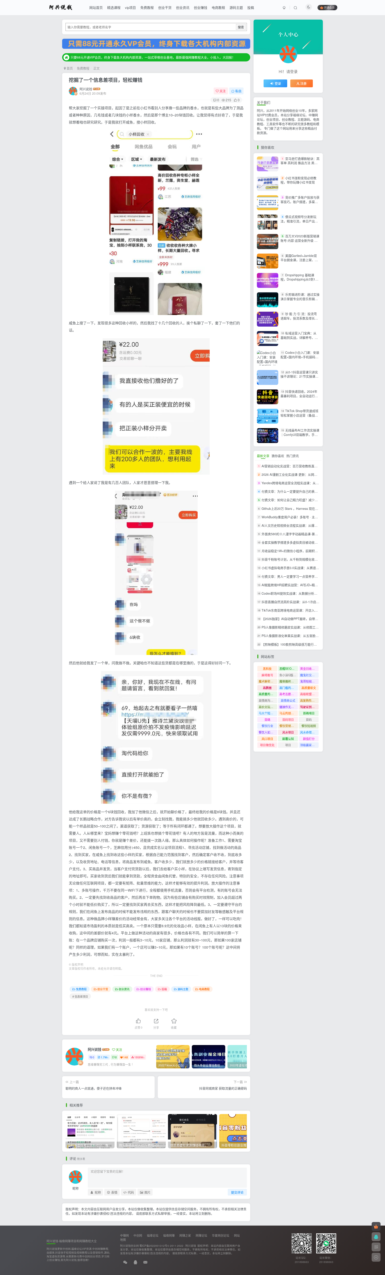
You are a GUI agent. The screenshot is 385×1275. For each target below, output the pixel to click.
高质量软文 (308, 687)
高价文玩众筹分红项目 (268, 707)
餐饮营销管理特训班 (288, 726)
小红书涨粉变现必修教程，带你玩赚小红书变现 (298, 180)
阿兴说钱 (86, 89)
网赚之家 (185, 1235)
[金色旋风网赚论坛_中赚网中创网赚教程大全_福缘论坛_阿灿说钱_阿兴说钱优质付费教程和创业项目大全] (60, 7)
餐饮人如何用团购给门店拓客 (268, 732)
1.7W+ (105, 1057)
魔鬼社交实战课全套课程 (309, 675)
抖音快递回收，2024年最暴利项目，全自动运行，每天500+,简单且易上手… (299, 395)
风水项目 (288, 732)
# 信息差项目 (80, 996)
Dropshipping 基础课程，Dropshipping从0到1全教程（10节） (299, 279)
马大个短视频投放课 (268, 713)
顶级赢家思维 (308, 745)
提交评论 (237, 1192)
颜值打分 (309, 738)
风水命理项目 (308, 732)
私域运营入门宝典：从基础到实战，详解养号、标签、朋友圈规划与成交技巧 (299, 337)
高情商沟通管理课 (268, 700)
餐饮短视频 (308, 726)
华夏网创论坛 (220, 1235)
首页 (69, 68)
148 (125, 1057)
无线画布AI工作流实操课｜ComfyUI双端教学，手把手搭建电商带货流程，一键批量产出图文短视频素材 (300, 436)
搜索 (241, 27)
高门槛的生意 (288, 687)
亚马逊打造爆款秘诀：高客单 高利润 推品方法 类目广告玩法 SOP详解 (300, 162)
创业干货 (165, 7)
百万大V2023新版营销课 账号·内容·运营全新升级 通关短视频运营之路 (300, 240)
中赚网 (124, 1235)
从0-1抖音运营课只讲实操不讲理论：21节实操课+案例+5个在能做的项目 (299, 376)
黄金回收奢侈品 (309, 668)
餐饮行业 (267, 726)
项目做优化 (267, 745)
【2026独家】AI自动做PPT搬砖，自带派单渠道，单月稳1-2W (305, 618)
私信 (238, 91)
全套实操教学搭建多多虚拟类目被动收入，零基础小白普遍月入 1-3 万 (310, 542)
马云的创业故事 (288, 713)
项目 (288, 745)
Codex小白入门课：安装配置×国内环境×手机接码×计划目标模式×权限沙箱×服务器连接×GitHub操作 (300, 359)
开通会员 (329, 7)
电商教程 (218, 7)
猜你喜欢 (278, 455)
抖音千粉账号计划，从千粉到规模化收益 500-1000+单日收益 (304, 559)
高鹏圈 (267, 687)
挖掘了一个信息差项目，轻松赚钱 (105, 79)
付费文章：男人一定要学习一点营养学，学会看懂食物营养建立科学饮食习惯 (315, 576)
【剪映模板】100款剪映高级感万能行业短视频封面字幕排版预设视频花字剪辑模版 (319, 644)
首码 (309, 719)
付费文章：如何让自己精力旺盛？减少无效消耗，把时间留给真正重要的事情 (315, 500)
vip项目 (130, 7)
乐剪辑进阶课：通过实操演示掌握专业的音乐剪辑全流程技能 (300, 298)
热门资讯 (292, 455)
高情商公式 (288, 700)
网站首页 (96, 7)
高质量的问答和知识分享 (268, 694)
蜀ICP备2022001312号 (153, 1245)
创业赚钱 (200, 7)
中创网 (137, 1235)
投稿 (250, 7)
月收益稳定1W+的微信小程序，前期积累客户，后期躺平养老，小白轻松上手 (315, 551)
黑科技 (267, 668)
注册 (303, 83)
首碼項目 (309, 713)
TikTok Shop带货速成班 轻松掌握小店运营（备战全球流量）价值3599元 (299, 415)
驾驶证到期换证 (309, 707)
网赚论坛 (201, 1235)
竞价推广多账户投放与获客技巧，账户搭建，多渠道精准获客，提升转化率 (300, 201)
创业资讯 (182, 7)
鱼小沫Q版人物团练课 (288, 675)
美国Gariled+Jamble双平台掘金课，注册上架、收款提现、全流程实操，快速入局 (299, 262)
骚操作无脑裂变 (288, 707)
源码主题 (236, 7)
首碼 (267, 719)
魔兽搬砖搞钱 (288, 681)
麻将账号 (267, 675)
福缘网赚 (169, 1235)
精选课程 (114, 7)
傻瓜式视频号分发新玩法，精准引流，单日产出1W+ (298, 221)
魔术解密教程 (267, 681)
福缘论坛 (152, 1235)
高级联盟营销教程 (309, 694)
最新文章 (263, 455)
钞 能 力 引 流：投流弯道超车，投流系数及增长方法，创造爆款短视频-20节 (299, 318)
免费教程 (147, 7)
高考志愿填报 (288, 694)
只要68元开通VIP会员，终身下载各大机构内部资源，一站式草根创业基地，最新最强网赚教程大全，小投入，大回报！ (153, 57)
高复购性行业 (308, 700)
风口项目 (267, 738)
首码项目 (288, 719)
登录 (278, 83)
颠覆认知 (288, 738)
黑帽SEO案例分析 (288, 668)
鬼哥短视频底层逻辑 (309, 681)
